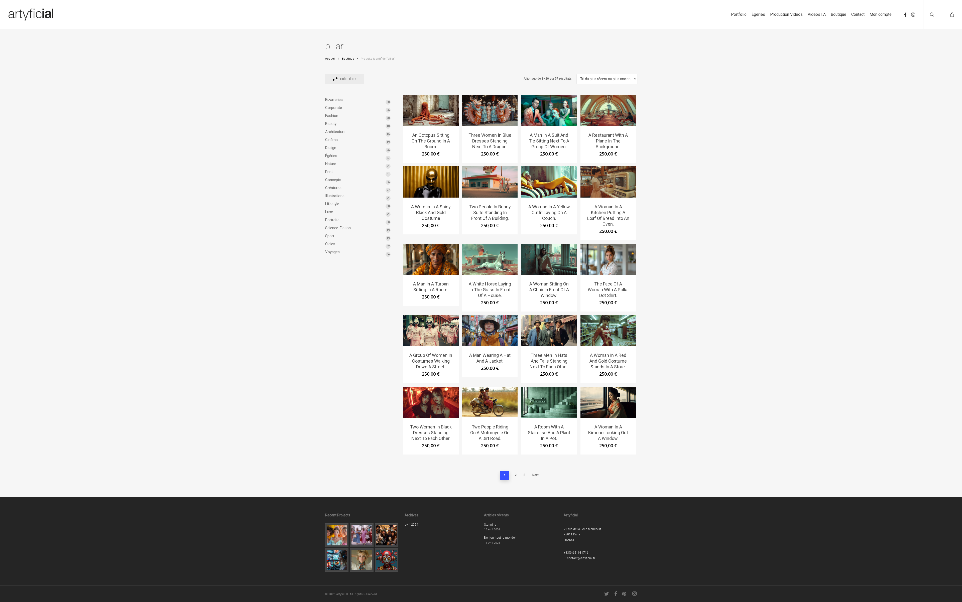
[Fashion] (337, 535)
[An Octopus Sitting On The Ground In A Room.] (431, 110)
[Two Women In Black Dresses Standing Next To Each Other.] (431, 402)
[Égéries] (362, 560)
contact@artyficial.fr (581, 558)
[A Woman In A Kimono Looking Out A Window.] (608, 402)
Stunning (490, 524)
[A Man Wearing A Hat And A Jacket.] (490, 330)
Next (535, 475)
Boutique (348, 58)
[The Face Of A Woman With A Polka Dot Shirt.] (608, 259)
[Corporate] (386, 535)
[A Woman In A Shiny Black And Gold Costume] (431, 181)
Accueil (330, 58)
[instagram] (913, 15)
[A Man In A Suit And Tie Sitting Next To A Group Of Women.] (549, 110)
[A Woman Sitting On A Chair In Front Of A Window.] (549, 259)
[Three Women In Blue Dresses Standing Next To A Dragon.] (490, 110)
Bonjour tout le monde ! (500, 537)
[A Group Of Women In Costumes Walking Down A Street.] (431, 330)
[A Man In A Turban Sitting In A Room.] (431, 259)
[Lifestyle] (362, 535)
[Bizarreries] (386, 560)
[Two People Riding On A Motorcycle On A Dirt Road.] (490, 402)
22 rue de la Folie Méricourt (582, 529)
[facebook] (905, 15)
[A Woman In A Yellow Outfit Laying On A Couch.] (549, 181)
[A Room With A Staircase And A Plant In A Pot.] (549, 402)
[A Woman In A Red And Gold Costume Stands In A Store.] (608, 330)
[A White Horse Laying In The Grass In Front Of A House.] (490, 259)
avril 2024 (411, 524)
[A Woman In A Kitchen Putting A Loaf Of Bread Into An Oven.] (608, 181)
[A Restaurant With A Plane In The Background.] (608, 110)
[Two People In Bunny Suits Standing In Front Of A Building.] (490, 181)
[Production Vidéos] (337, 560)
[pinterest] (624, 594)
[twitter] (606, 594)
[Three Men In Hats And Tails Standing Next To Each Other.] (549, 330)
